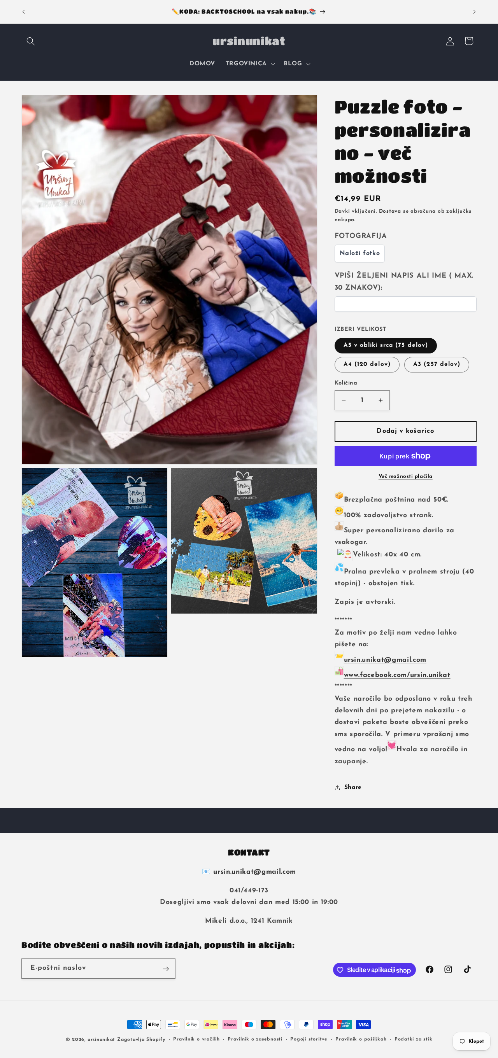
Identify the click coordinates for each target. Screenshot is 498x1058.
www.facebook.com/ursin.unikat (397, 675)
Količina (346, 383)
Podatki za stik (414, 1039)
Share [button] (353, 787)
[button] (30, 40)
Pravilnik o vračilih (196, 1039)
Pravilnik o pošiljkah (360, 1039)
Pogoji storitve (309, 1039)
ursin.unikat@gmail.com (385, 660)
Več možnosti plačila (406, 476)
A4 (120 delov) (367, 364)
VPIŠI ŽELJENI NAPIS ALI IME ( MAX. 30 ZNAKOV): (404, 282)
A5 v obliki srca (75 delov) (386, 345)
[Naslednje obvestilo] (474, 11)
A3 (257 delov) (436, 364)
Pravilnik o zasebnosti (255, 1039)
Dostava (390, 211)
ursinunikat (101, 1039)
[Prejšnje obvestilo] (23, 11)
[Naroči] (165, 969)
